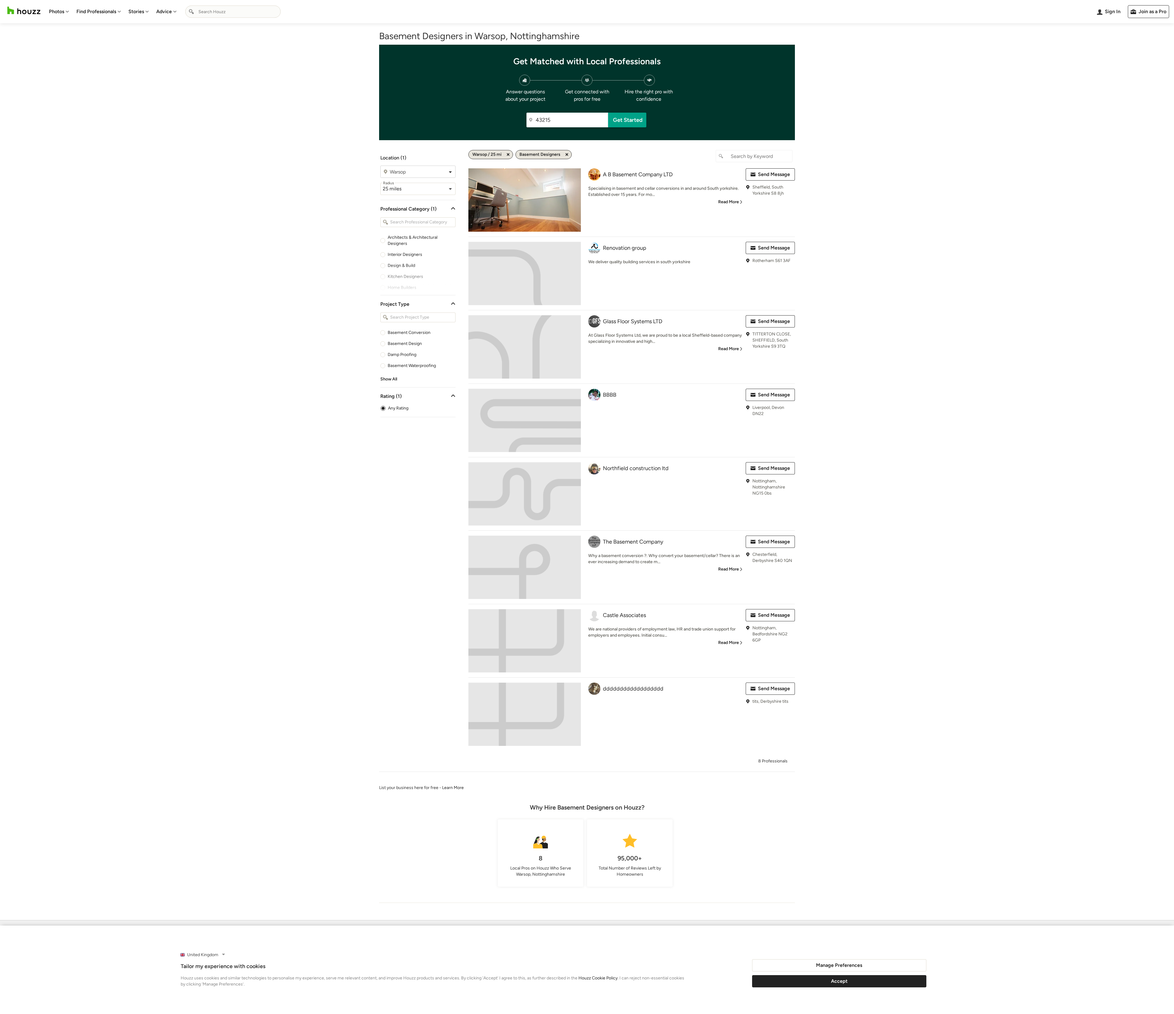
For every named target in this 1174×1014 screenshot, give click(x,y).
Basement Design (405, 343)
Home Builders (402, 287)
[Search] (191, 12)
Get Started (628, 120)
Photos (56, 11)
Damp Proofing (402, 354)
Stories (136, 11)
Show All (388, 379)
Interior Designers (405, 254)
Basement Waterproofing (412, 365)
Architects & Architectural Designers (412, 240)
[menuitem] (59, 12)
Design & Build (401, 265)
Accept (839, 981)
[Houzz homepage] (24, 10)
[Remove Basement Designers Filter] (567, 154)
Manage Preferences (839, 965)
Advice (164, 11)
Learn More (453, 787)
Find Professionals (96, 11)
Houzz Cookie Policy (598, 978)
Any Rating (398, 408)
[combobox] (233, 12)
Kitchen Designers (405, 276)
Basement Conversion (409, 332)
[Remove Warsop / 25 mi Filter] (508, 154)
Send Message (774, 174)
